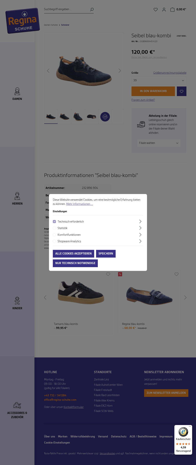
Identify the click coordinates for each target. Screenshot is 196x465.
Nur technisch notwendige (75, 263)
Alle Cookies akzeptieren (73, 253)
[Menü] (190, 427)
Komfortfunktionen (69, 234)
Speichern (106, 253)
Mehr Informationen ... (79, 204)
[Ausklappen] (141, 221)
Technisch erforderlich (71, 221)
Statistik (62, 228)
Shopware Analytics (69, 241)
